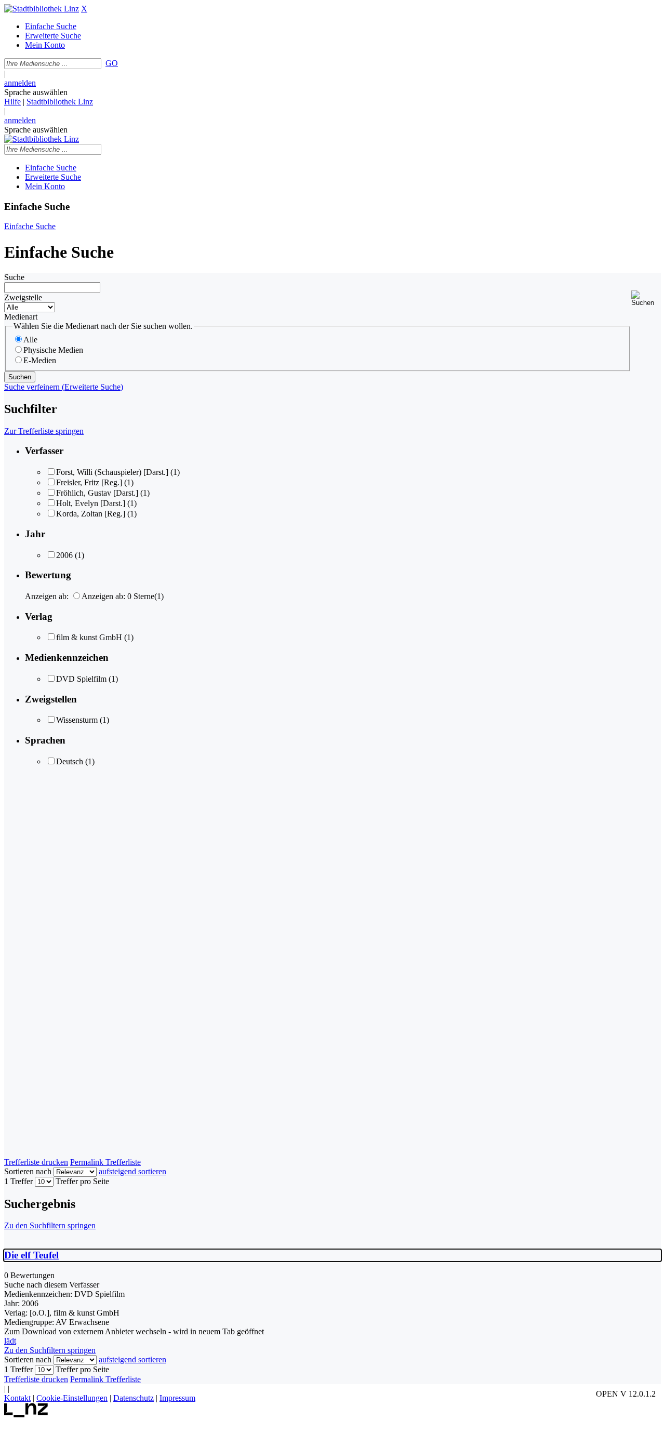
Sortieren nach (27, 1171)
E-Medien (39, 360)
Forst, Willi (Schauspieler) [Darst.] (112, 472)
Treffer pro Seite (82, 1181)
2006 (64, 555)
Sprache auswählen (36, 92)
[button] (646, 298)
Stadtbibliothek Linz (59, 101)
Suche (14, 277)
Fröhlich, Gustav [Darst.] (97, 492)
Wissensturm (77, 719)
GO (111, 63)
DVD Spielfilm (81, 678)
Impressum (177, 1398)
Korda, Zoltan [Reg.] (90, 513)
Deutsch (69, 761)
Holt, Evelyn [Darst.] (90, 503)
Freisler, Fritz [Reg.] (89, 482)
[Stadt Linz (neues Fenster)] (26, 1414)
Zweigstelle (23, 297)
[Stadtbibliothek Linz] (41, 8)
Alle (30, 339)
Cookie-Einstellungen (72, 1398)
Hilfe (12, 101)
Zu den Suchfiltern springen (50, 1225)
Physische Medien (53, 350)
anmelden (20, 82)
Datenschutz (133, 1398)
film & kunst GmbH (89, 637)
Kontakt (17, 1398)
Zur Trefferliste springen (44, 431)
